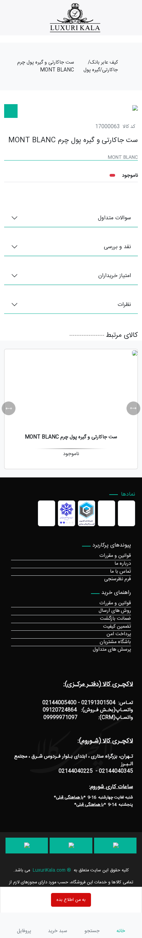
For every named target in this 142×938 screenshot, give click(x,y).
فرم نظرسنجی (117, 579)
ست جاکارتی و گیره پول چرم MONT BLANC (45, 66)
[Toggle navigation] (138, 17)
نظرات (124, 304)
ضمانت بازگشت (115, 619)
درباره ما (122, 564)
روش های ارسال (115, 611)
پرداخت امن (118, 634)
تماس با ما (120, 571)
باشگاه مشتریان (115, 642)
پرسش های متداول (112, 649)
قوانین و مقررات (115, 556)
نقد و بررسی (117, 247)
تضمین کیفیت (117, 626)
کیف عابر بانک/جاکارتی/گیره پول (100, 66)
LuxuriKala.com (49, 870)
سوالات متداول (114, 218)
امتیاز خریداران (114, 275)
